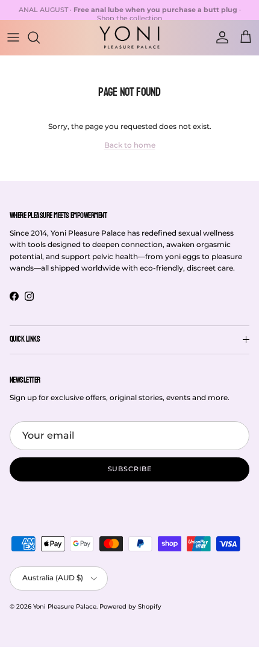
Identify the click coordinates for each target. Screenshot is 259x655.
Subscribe (130, 469)
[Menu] (13, 37)
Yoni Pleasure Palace (64, 606)
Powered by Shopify (130, 606)
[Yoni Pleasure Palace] (129, 37)
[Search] (40, 37)
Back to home (129, 144)
